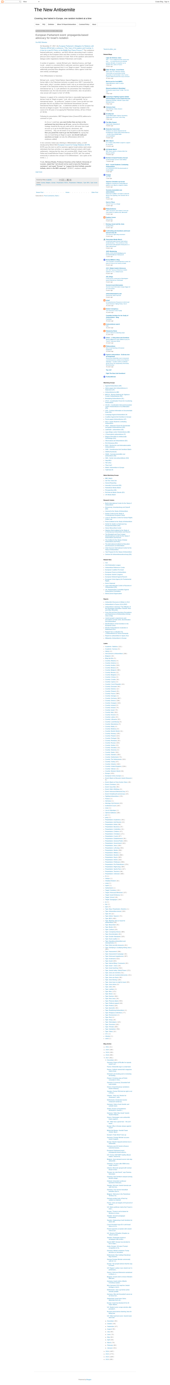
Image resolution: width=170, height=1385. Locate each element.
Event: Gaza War (110, 787)
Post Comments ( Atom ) (51, 196)
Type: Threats (109, 1027)
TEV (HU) (108, 463)
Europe (53, 182)
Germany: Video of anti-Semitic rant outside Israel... (118, 1105)
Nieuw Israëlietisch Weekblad (115, 88)
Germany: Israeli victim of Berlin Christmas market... (117, 1282)
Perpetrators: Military (112, 853)
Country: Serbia (110, 745)
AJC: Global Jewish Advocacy (116, 268)
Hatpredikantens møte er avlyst (115, 83)
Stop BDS (108, 460)
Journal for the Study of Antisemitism (116, 511)
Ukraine (108, 1036)
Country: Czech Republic (113, 684)
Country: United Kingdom (113, 766)
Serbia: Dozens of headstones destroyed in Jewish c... (116, 1109)
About (94, 24)
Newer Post (39, 192)
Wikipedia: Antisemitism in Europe (116, 638)
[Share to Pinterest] (70, 180)
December (110, 1060)
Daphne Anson (111, 217)
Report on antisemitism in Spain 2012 (117, 636)
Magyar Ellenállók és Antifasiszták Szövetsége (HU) (116, 437)
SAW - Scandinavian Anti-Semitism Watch (118, 449)
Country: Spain (110, 752)
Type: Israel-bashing (111, 968)
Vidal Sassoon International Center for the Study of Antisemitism (118, 548)
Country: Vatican (110, 769)
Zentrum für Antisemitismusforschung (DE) (118, 554)
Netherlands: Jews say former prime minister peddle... (118, 1290)
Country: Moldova (111, 729)
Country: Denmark (111, 686)
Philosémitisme (111, 209)
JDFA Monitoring (111, 251)
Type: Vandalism (110, 1029)
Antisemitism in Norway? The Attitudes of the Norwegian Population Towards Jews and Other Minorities (118, 608)
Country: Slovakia (111, 747)
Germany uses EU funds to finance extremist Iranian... (118, 1147)
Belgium (108, 656)
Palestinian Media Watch (114, 239)
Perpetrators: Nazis (111, 857)
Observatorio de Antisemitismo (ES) (116, 441)
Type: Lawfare (109, 989)
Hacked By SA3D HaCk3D (113, 295)
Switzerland (109, 888)
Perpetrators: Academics (113, 820)
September (110, 1326)
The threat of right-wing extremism (115, 234)
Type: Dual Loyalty (111, 939)
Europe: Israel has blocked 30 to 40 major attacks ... (118, 1303)
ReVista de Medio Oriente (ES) (115, 492)
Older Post (94, 192)
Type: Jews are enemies (113, 973)
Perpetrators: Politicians (76, 182)
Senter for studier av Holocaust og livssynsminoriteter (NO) (116, 524)
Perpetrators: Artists (111, 824)
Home (37, 24)
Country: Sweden (110, 754)
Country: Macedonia (111, 724)
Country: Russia (110, 743)
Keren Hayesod (110, 583)
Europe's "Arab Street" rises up (116, 1135)
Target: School (110, 897)
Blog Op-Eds (109, 658)
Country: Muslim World (112, 731)
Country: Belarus (110, 668)
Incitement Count (110, 806)
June (109, 1334)
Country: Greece (110, 700)
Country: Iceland (110, 705)
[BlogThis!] (63, 180)
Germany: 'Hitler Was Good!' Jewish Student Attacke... (118, 1114)
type (106, 907)
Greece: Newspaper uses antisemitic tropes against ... (118, 1118)
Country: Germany (111, 698)
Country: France (110, 693)
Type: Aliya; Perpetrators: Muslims (116, 909)
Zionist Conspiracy (112, 309)
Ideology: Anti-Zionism (112, 803)
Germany (108, 801)
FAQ (43, 24)
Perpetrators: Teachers (112, 871)
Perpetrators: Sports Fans (113, 869)
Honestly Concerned (112, 129)
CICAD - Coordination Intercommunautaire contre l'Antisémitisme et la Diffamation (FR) (118, 406)
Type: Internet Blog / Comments (115, 963)
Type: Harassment (111, 951)
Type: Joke (108, 987)
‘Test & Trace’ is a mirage (113, 204)
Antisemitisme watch (113, 324)
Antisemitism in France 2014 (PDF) (116, 604)
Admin (107, 651)
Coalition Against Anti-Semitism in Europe (118, 417)
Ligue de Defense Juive (113, 58)
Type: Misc (108, 991)
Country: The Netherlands (113, 759)
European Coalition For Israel (114, 570)
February (110, 1345)
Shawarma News (111, 331)
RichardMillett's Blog (113, 260)
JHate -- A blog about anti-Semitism (117, 338)
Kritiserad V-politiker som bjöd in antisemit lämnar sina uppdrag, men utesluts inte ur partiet (117, 195)
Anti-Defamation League (113, 565)
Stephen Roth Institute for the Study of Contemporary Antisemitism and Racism (117, 531)
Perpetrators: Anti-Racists (113, 822)
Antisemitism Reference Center (115, 567)
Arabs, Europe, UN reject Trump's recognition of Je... (117, 1247)
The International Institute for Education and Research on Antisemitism (117, 544)
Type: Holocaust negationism (114, 956)
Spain (107, 885)
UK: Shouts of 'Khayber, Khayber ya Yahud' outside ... (118, 1234)
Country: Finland (110, 691)
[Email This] (60, 180)
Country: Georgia (110, 696)
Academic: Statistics (111, 646)
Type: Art (108, 914)
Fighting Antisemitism (112, 796)
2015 (107, 1354)
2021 (107, 1047)
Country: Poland (110, 736)
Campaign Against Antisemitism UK (116, 414)
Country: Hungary (111, 703)
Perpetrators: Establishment (114, 838)
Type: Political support (112, 1003)
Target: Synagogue (111, 899)
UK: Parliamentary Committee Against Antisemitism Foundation (117, 590)
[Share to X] (65, 180)
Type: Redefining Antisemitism (114, 1010)
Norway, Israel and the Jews (115, 224)
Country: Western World (113, 771)
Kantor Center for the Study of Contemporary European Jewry (115, 514)
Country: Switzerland (112, 757)
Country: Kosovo (110, 715)
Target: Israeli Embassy (112, 895)
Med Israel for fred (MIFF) (114, 81)
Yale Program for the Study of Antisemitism (118, 552)
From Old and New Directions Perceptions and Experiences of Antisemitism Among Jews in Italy (118, 614)
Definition (51, 24)
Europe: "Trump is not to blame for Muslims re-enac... (117, 1212)
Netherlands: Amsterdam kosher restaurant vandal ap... (117, 1100)
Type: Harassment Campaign (114, 954)
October (110, 1324)
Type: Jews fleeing (111, 980)
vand (107, 1038)
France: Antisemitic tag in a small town (119, 1067)
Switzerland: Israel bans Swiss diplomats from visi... (116, 1299)
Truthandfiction (111, 377)
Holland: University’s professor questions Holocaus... (116, 1181)
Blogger (88, 1379)
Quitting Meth (109, 226)
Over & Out (109, 219)
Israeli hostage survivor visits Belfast (116, 159)
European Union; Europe (113, 776)
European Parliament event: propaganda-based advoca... (117, 1151)
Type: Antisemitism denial (113, 911)
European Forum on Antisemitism (115, 572)
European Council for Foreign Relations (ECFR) (74, 145)
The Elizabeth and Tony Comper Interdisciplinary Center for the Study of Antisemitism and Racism (117, 536)
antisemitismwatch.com (114, 293)
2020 (107, 1050)
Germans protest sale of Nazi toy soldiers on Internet (117, 1199)
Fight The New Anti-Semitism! (115, 373)
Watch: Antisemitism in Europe (114, 467)
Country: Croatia (110, 679)
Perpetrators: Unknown (112, 874)
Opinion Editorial (110, 813)
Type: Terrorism (110, 1024)
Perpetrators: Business (112, 827)
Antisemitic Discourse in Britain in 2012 (117, 602)
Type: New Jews (110, 998)
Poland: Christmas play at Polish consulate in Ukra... (117, 1079)
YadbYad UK (109, 470)
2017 (107, 1058)
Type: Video (109, 1031)
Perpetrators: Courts (111, 836)
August (109, 1329)
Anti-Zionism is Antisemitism (114, 653)
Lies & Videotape (110, 810)
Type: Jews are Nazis (112, 977)
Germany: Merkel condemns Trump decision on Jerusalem (118, 1251)
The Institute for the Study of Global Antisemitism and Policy (116, 540)
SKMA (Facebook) (111, 452)
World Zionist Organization (113, 593)
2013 (107, 1359)
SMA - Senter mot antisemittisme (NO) (117, 458)
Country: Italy (109, 712)
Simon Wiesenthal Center (113, 528)
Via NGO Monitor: (41, 42)
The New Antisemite (54, 9)
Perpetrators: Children (112, 831)
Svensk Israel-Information (114, 285)
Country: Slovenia (111, 750)
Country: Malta (110, 726)
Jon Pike (108, 176)
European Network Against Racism (116, 577)
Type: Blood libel (110, 925)
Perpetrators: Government (113, 843)
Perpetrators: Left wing (112, 848)
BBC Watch (110, 141)
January (110, 1348)
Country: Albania (110, 661)
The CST (108, 370)
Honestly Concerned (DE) (113, 485)
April (108, 1340)
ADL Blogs (109, 277)
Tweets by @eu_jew (110, 49)
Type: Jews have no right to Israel (115, 982)
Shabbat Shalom (110, 881)
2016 (107, 1351)
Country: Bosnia (110, 672)
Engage (108, 175)
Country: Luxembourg (112, 722)
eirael (108, 300)
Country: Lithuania (111, 719)
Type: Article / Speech (112, 916)
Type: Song (109, 1020)
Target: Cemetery (110, 890)
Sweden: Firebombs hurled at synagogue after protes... (116, 1238)
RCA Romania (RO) (111, 443)
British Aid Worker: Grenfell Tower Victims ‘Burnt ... (117, 1131)
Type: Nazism (109, 996)
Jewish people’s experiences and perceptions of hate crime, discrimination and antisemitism (118, 619)
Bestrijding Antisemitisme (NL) (114, 398)
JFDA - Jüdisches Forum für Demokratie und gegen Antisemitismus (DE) (117, 426)
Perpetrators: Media (111, 850)
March (109, 1342)
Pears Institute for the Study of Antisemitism (118, 521)
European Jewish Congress (114, 574)
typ (106, 904)
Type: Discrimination (111, 934)
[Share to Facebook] (68, 180)
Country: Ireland (110, 707)
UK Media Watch (111, 149)
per (106, 815)
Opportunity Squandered (113, 124)
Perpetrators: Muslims (112, 855)
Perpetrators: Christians (112, 834)
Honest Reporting (110, 483)
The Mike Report (111, 122)
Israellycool (110, 114)
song (107, 883)
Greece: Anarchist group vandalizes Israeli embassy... (118, 1087)
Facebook (109, 319)
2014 (107, 1357)
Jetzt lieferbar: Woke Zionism (114, 109)
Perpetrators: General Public (114, 841)
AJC (106, 563)
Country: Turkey (110, 761)
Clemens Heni (110, 107)
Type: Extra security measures (114, 945)
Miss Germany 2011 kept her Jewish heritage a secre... (118, 1286)
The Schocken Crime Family (114, 310)
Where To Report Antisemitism (66, 24)
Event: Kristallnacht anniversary (115, 794)
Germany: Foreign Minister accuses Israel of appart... (118, 1138)
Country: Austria (110, 665)
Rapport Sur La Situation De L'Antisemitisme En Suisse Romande (116, 632)
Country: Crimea (110, 677)
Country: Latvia (110, 717)
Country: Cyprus (110, 682)
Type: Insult (109, 961)
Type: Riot (108, 1017)
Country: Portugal (111, 738)
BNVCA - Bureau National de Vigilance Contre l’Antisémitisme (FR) (117, 395)
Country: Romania (111, 740)
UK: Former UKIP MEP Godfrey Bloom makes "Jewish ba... (119, 1155)
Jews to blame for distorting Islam (115, 332)
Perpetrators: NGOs (62, 182)
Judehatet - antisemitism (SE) (114, 429)
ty (106, 902)
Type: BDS (86, 182)
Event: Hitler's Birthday (112, 789)
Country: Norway (110, 733)
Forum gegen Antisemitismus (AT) (115, 419)
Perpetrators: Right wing (113, 867)
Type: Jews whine (111, 984)
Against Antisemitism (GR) (113, 386)
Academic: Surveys (111, 649)
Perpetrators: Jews (111, 845)
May (108, 1337)
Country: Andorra (110, 663)
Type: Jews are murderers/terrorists (116, 975)
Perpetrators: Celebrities (113, 829)
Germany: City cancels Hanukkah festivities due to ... (117, 1190)
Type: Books (109, 927)
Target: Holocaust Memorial (114, 892)
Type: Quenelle (110, 1008)
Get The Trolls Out (111, 480)
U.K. (106, 1034)
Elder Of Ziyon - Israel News (115, 70)
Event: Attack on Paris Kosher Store (116, 782)
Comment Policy (84, 24)
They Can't (108, 465)
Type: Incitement (110, 959)
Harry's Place (110, 202)
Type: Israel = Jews (111, 966)
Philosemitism (110, 346)
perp (106, 817)
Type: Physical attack (112, 1001)
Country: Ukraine (110, 764)
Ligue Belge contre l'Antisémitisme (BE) (117, 432)
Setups (107, 878)
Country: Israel (110, 710)
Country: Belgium (46, 182)
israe (107, 808)
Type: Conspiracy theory (113, 932)
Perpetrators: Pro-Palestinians (114, 864)
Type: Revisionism (111, 1015)
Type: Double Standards (113, 936)
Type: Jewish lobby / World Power (116, 970)
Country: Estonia (110, 689)
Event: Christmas (110, 784)
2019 (107, 1052)
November (110, 1321)
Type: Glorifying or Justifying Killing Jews (118, 947)
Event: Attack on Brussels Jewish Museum (118, 778)
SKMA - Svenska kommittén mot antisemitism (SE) (115, 455)
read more (39, 172)
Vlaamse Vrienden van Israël (115, 182)
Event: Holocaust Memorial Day (115, 791)
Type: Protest (109, 1005)
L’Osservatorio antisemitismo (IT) (115, 434)
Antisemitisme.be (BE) (112, 392)
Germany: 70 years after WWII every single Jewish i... (118, 1164)
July (108, 1332)
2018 (107, 1055)
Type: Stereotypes (111, 1022)
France (107, 798)
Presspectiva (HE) (111, 490)
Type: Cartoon (109, 929)
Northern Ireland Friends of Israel (117, 158)
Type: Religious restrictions (113, 1013)
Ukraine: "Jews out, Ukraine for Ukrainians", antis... (116, 1096)
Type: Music (109, 994)
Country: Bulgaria (111, 675)
